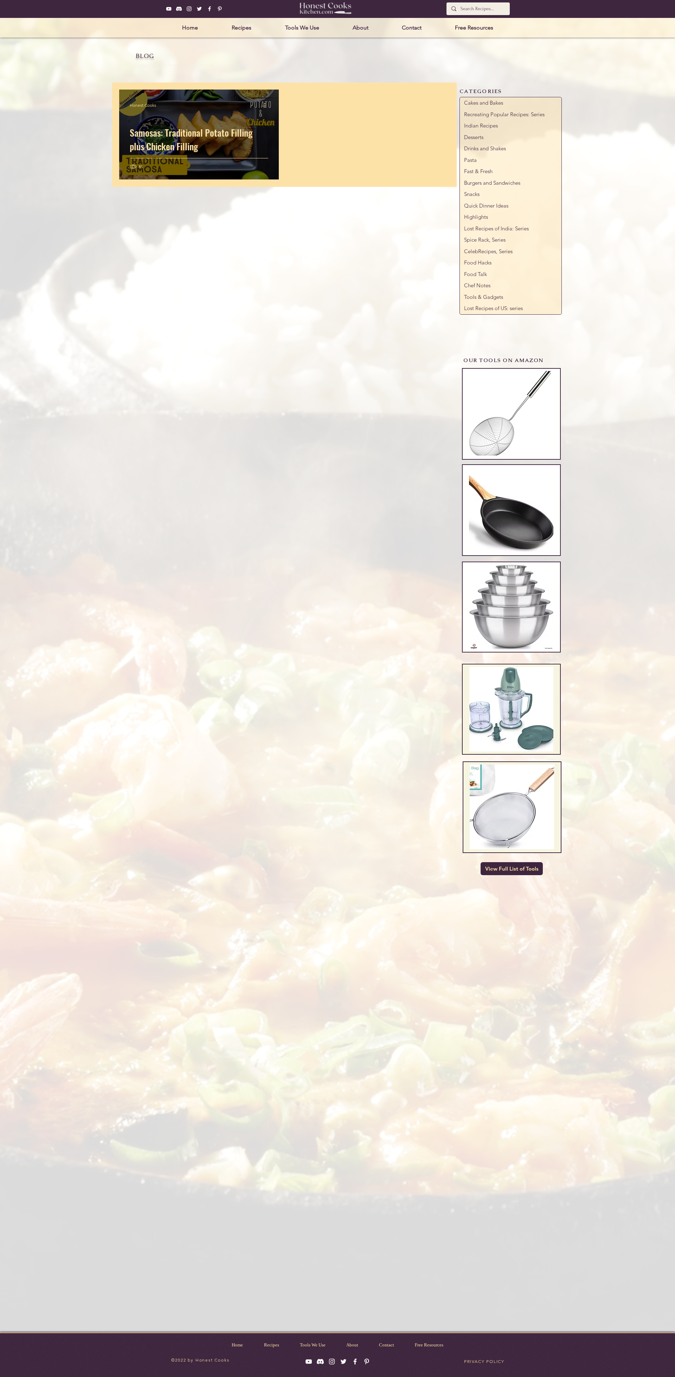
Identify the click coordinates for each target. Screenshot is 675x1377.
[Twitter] (199, 9)
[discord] (179, 9)
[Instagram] (189, 9)
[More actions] (267, 105)
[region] (511, 414)
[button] (241, 27)
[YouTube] (169, 9)
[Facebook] (209, 9)
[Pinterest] (220, 9)
